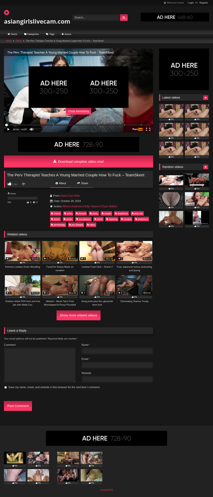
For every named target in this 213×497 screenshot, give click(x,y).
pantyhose (143, 219)
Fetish (19, 41)
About (62, 183)
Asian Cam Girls (70, 195)
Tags (51, 34)
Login (191, 2)
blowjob (82, 213)
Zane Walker (109, 206)
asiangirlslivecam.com (37, 21)
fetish (100, 219)
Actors (68, 34)
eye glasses (85, 219)
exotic (69, 219)
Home (14, 34)
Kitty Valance (92, 206)
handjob (127, 219)
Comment (9, 344)
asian (69, 213)
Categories (33, 34)
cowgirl (107, 213)
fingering (113, 219)
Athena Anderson (72, 206)
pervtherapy (59, 224)
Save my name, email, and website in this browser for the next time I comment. (54, 387)
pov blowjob (77, 224)
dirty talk (138, 213)
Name (86, 344)
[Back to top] (202, 487)
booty (95, 213)
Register (203, 2)
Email (86, 359)
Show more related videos (78, 315)
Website (86, 373)
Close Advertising (78, 111)
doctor (57, 219)
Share (84, 183)
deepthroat (123, 213)
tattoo (92, 224)
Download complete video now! (80, 161)
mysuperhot (106, 489)
